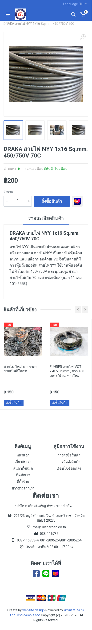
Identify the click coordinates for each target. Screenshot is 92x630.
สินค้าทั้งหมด (23, 468)
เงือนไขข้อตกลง (69, 468)
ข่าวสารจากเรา (23, 488)
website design (33, 610)
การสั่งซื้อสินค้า (68, 455)
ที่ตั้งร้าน (23, 482)
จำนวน (8, 192)
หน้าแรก (22, 455)
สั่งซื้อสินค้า (51, 201)
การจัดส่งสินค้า (68, 462)
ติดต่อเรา (23, 475)
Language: (73, 4)
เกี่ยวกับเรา (23, 462)
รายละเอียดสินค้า (46, 218)
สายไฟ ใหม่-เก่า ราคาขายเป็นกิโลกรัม (20, 369)
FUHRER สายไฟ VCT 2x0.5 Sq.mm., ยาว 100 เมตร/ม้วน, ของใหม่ (67, 371)
